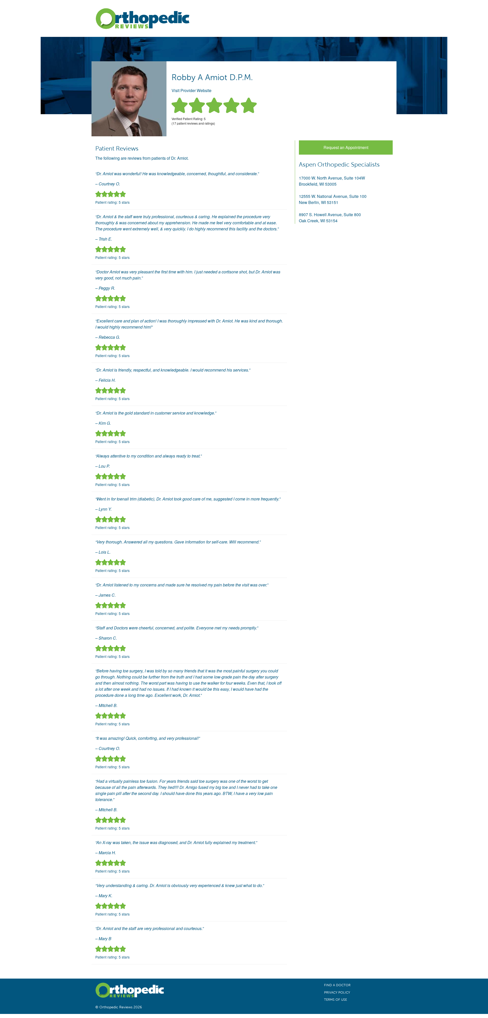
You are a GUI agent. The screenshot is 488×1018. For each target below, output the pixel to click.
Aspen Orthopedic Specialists (339, 164)
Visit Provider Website (191, 90)
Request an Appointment (346, 147)
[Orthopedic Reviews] (142, 20)
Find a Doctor (337, 985)
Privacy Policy (337, 992)
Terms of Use (335, 999)
